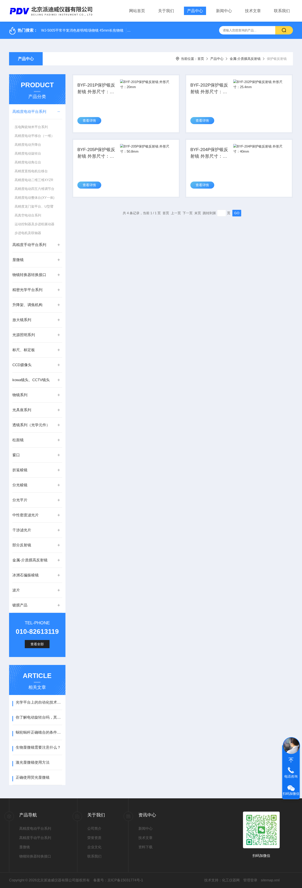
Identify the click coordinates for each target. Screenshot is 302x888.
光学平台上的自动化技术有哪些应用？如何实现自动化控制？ (39, 702)
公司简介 (94, 828)
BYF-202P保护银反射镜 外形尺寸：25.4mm (209, 89)
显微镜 (18, 260)
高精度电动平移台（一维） (34, 136)
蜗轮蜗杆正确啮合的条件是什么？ (39, 732)
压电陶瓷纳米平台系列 (31, 127)
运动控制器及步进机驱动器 (34, 224)
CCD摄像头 (22, 365)
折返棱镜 (19, 470)
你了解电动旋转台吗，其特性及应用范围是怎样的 (39, 717)
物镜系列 (19, 395)
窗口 (16, 455)
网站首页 (137, 11)
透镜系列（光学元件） (31, 425)
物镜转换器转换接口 (29, 275)
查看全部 (37, 644)
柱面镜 (18, 440)
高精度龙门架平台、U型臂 (34, 206)
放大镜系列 (21, 320)
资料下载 (145, 847)
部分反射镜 (21, 545)
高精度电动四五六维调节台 (34, 189)
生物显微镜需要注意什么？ (38, 747)
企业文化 (94, 847)
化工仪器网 (231, 880)
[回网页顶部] (291, 760)
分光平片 (19, 500)
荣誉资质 (94, 838)
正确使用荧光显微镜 (33, 777)
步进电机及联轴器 (28, 233)
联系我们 (282, 11)
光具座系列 (21, 410)
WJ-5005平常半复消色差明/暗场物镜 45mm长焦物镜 (82, 30)
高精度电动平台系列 (29, 112)
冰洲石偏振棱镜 (25, 575)
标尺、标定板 (23, 350)
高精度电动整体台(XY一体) (34, 197)
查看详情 (89, 120)
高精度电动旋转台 (28, 153)
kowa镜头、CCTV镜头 (31, 380)
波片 (16, 590)
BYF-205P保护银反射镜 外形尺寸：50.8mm (96, 153)
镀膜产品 (19, 605)
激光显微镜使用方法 (33, 762)
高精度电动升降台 (28, 144)
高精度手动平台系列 (29, 245)
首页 (200, 59)
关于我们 (166, 11)
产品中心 (195, 11)
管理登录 (250, 880)
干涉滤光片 (21, 530)
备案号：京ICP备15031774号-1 (118, 880)
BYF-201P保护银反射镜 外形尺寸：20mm (96, 89)
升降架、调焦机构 (27, 305)
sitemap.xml (270, 880)
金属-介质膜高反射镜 (245, 59)
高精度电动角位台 (28, 162)
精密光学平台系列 (27, 290)
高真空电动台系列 (28, 215)
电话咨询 (291, 776)
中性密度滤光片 (25, 515)
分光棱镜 (19, 485)
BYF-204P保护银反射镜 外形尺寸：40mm (209, 153)
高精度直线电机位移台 (31, 171)
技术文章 (253, 11)
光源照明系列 (23, 335)
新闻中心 (224, 11)
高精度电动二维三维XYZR (34, 180)
